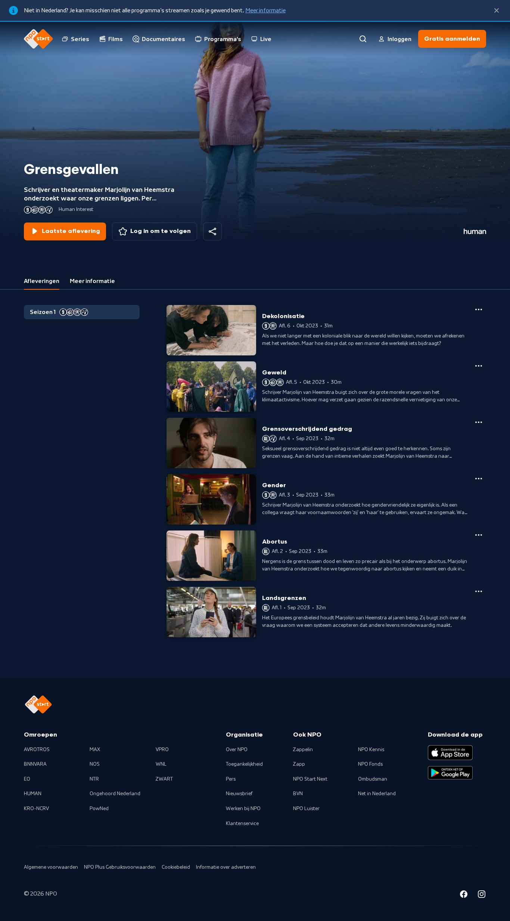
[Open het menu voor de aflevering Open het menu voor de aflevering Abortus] (478, 534)
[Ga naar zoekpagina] (362, 39)
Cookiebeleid (176, 867)
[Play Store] (450, 773)
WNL (161, 764)
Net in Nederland (377, 793)
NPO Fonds (370, 764)
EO (27, 779)
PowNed (99, 808)
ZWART (164, 779)
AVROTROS (37, 749)
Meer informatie (265, 10)
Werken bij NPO (243, 808)
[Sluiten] (496, 10)
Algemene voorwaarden (51, 867)
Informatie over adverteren (226, 867)
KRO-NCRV (36, 808)
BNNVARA (35, 764)
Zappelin (303, 749)
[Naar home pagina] (38, 39)
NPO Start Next (310, 779)
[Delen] (212, 231)
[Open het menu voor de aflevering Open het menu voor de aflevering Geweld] (478, 365)
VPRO (162, 749)
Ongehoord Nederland (115, 793)
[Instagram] (481, 895)
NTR (94, 779)
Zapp (299, 764)
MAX (95, 749)
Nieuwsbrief (239, 793)
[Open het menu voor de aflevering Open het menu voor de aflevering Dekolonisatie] (478, 309)
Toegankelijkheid (244, 764)
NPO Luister (306, 808)
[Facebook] (463, 895)
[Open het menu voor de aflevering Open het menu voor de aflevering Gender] (478, 478)
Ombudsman (372, 779)
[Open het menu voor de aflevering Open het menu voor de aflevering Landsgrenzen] (478, 591)
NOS (95, 764)
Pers (231, 779)
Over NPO (237, 749)
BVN (298, 793)
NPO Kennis (371, 749)
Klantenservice (242, 823)
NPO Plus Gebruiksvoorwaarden (120, 867)
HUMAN (32, 793)
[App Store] (450, 752)
